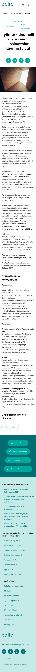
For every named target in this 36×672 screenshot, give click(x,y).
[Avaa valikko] (33, 5)
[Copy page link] (27, 60)
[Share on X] (8, 60)
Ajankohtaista (16, 13)
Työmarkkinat (10, 427)
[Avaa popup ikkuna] (23, 5)
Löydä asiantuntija (19, 451)
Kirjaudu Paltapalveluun (20, 469)
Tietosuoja (8, 658)
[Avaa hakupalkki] (28, 5)
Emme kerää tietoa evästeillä (15, 664)
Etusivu (5, 13)
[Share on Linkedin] (14, 60)
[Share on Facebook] (21, 60)
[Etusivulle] (7, 5)
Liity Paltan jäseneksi (20, 460)
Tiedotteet (27, 13)
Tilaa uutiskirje (19, 443)
